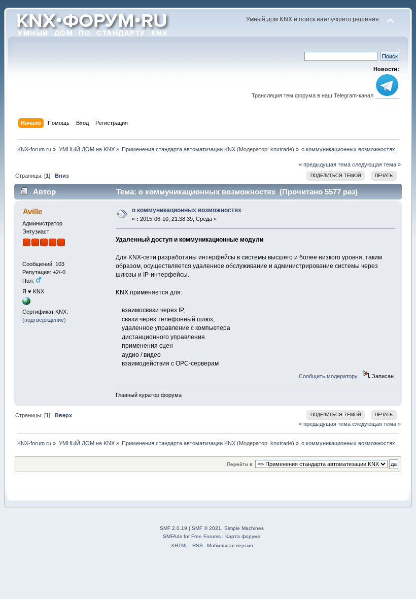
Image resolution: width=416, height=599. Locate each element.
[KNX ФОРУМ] (26, 303)
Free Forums (206, 536)
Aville (32, 211)
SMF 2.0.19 (173, 528)
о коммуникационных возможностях (186, 210)
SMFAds (172, 536)
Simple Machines (244, 528)
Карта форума (243, 536)
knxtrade (281, 149)
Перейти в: (240, 464)
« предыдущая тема (325, 164)
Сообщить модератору (328, 376)
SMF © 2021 (206, 528)
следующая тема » (376, 164)
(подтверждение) (44, 320)
